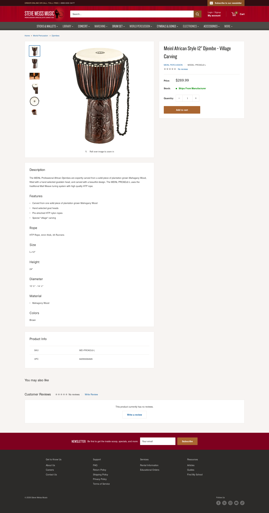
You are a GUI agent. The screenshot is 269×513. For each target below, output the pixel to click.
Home (27, 35)
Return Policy (99, 469)
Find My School (195, 474)
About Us (50, 465)
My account (214, 15)
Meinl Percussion (173, 64)
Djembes (55, 35)
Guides (190, 469)
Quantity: (169, 98)
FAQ (95, 465)
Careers (50, 469)
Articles (190, 465)
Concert (83, 26)
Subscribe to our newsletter (228, 2)
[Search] (197, 14)
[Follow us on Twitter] (224, 503)
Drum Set (117, 26)
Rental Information (149, 465)
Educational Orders (149, 469)
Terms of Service (101, 483)
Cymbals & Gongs (166, 26)
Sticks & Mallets (46, 26)
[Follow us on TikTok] (242, 503)
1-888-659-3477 (67, 3)
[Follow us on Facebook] (218, 503)
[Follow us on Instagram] (230, 503)
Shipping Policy (100, 474)
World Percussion (140, 26)
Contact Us (51, 474)
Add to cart (182, 109)
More (227, 26)
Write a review (134, 414)
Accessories (210, 26)
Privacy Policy (100, 479)
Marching (100, 26)
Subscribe (187, 441)
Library (67, 26)
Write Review (91, 394)
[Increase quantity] (196, 98)
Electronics (190, 26)
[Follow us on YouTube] (236, 503)
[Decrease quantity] (179, 98)
